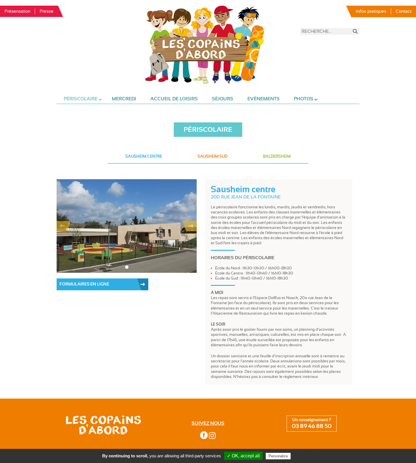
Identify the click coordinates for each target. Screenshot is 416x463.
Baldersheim (277, 156)
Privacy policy (305, 456)
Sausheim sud (213, 156)
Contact (403, 11)
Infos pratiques (371, 11)
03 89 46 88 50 (312, 426)
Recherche (355, 31)
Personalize (278, 456)
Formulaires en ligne (84, 284)
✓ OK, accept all (243, 455)
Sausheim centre (143, 156)
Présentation (17, 11)
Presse (46, 11)
